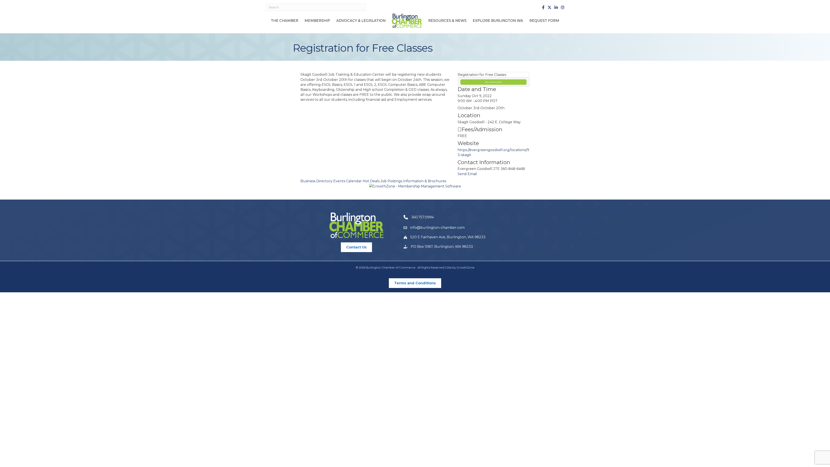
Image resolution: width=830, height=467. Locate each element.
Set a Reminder (493, 82)
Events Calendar (347, 181)
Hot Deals (371, 181)
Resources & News (447, 21)
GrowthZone (465, 267)
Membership (317, 21)
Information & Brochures (424, 181)
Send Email (467, 174)
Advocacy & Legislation (361, 21)
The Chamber (284, 21)
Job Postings (391, 181)
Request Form (544, 21)
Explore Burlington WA (498, 21)
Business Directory (316, 181)
